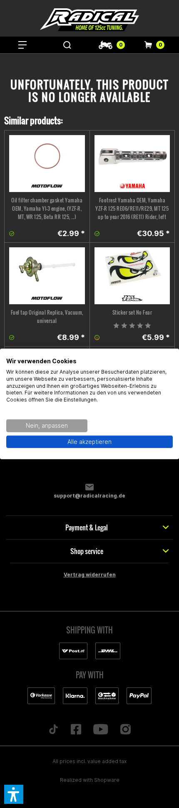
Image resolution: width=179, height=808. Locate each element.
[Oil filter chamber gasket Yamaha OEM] (47, 163)
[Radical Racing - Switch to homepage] (89, 19)
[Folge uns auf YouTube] (101, 730)
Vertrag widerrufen (90, 575)
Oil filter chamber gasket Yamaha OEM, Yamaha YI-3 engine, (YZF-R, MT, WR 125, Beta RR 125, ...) (46, 208)
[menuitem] (22, 45)
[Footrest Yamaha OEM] (132, 163)
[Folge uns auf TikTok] (53, 730)
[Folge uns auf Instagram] (125, 730)
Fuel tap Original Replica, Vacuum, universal (47, 316)
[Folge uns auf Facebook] (76, 730)
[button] (13, 794)
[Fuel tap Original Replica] (47, 275)
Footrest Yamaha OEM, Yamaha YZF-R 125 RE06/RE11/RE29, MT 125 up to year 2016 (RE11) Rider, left (132, 208)
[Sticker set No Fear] (132, 275)
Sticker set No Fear (132, 312)
